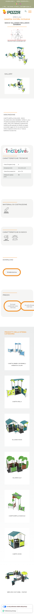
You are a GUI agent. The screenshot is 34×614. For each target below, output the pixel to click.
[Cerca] (24, 11)
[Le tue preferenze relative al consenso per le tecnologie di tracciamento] (9, 611)
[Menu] (28, 11)
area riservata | (23, 1)
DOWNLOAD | (10, 1)
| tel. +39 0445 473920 (11, 6)
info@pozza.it (25, 6)
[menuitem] (10, 1)
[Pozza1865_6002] (14, 11)
